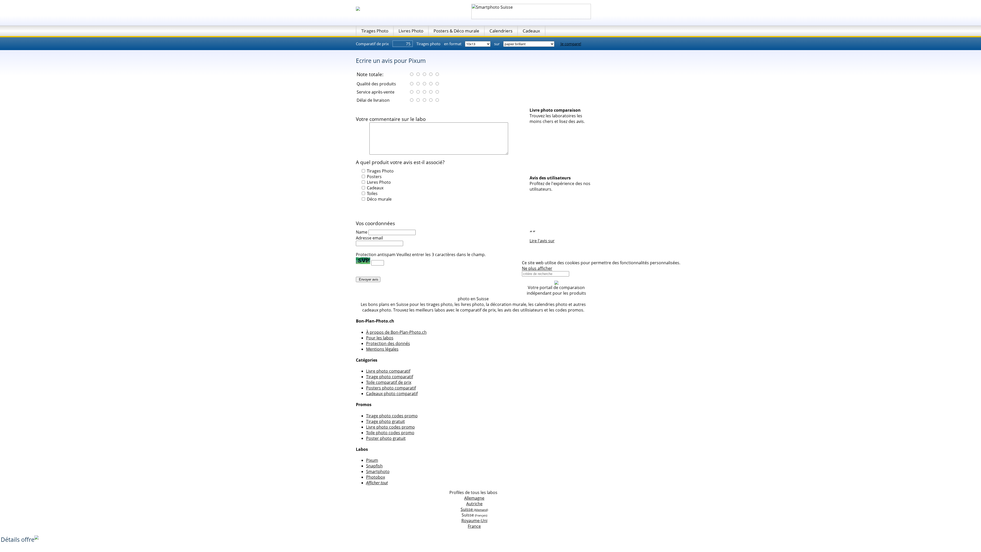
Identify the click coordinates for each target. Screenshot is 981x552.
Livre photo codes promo (390, 427)
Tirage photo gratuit (385, 421)
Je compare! (570, 43)
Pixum (372, 460)
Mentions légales (382, 349)
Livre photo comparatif (388, 371)
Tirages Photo (374, 31)
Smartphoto (378, 471)
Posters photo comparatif (391, 388)
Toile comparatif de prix (388, 382)
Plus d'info (691, 263)
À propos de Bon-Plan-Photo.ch (396, 332)
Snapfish (374, 466)
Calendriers (500, 31)
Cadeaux (531, 31)
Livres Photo (411, 31)
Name (361, 232)
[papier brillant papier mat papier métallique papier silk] (529, 43)
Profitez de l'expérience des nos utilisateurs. (560, 186)
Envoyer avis (368, 279)
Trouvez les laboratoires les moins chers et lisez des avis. (557, 118)
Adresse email (369, 238)
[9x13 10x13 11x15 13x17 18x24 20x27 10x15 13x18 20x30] (478, 43)
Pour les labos (379, 338)
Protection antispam (375, 254)
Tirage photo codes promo (392, 416)
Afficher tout (377, 483)
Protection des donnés (388, 343)
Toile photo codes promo (390, 432)
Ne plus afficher (537, 268)
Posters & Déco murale (456, 31)
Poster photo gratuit (386, 438)
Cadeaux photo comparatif (392, 393)
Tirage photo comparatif (389, 376)
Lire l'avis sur (542, 241)
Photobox (375, 477)
